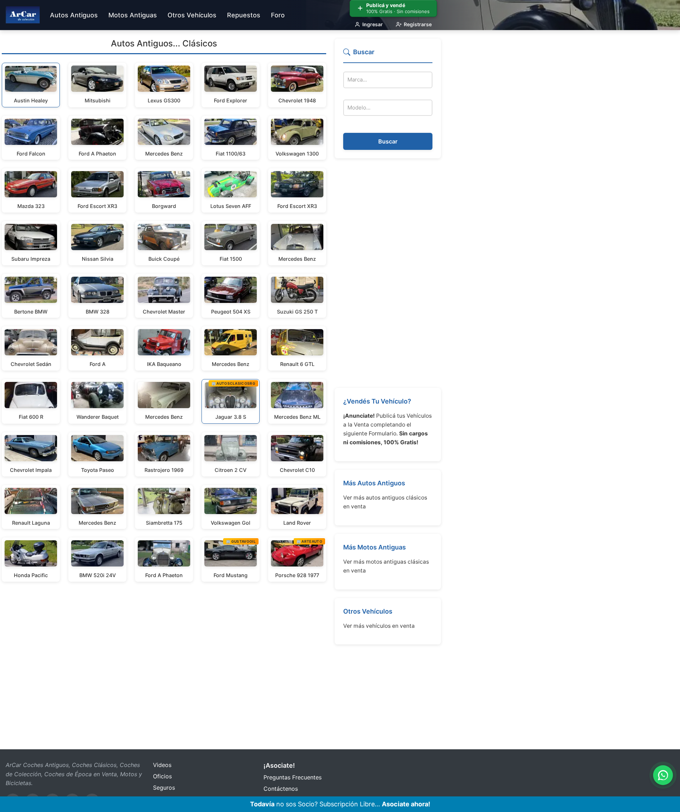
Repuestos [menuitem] (243, 15)
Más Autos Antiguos (374, 483)
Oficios (162, 776)
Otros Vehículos (367, 611)
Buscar (387, 141)
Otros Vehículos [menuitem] (192, 15)
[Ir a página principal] (23, 15)
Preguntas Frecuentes (293, 777)
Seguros (164, 787)
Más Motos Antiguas (374, 547)
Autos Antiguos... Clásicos (164, 43)
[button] (387, 55)
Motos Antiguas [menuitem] (132, 15)
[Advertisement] (388, 273)
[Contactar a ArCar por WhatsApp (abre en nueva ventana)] (663, 775)
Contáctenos (281, 788)
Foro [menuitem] (278, 15)
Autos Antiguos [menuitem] (74, 15)
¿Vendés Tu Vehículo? (377, 401)
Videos (162, 764)
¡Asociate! (279, 765)
